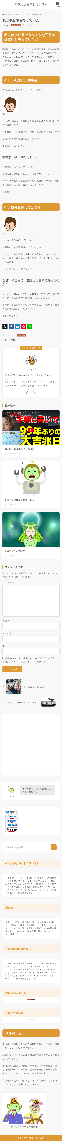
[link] (27, 392)
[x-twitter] (34, 392)
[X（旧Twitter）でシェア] (4, 326)
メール (6, 633)
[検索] (54, 847)
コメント (8, 582)
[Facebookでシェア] (11, 326)
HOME (8, 14)
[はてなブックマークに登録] (17, 326)
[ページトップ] (56, 1135)
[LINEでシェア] (29, 326)
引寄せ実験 (37, 14)
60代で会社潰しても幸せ (31, 4)
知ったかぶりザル (21, 14)
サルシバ (31, 369)
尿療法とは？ (16, 934)
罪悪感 (13, 340)
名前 (5, 620)
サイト (5, 645)
